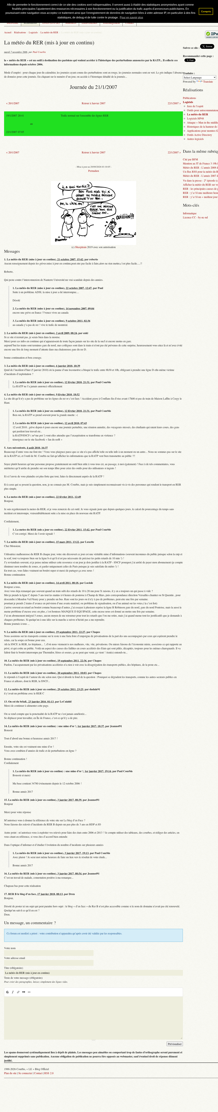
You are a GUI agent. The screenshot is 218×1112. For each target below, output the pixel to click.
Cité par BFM (190, 159)
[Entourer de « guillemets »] (29, 992)
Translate (208, 81)
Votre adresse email (14, 958)
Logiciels (33, 32)
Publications (189, 98)
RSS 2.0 (48, 1073)
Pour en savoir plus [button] (131, 17)
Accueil (7, 32)
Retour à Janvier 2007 (93, 103)
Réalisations (20, 32)
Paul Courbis (39, 52)
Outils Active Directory (199, 134)
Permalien (93, 170)
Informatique (190, 213)
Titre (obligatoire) (13, 968)
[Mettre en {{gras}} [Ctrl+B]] (7, 992)
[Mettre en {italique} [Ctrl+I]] (12, 992)
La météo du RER (49, 32)
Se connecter (25, 1073)
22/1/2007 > (174, 103)
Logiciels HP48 (195, 118)
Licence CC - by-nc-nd (195, 217)
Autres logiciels (195, 139)
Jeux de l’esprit (195, 106)
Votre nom (9, 948)
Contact (38, 1073)
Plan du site (10, 1073)
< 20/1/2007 (12, 103)
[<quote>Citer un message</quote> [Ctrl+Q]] (23, 992)
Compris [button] (206, 11)
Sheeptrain (81, 247)
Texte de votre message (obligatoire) (23, 977)
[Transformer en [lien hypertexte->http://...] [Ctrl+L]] (18, 992)
